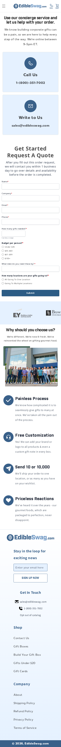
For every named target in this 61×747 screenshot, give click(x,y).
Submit (30, 293)
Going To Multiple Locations (18, 283)
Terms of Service (25, 728)
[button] (3, 6)
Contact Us (21, 638)
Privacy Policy (23, 719)
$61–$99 (9, 254)
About (18, 694)
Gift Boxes (21, 646)
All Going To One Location (17, 279)
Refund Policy (23, 711)
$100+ (7, 258)
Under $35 (10, 247)
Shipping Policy (24, 703)
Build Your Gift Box (27, 654)
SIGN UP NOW (30, 578)
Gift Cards (21, 671)
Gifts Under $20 (24, 663)
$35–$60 (9, 250)
